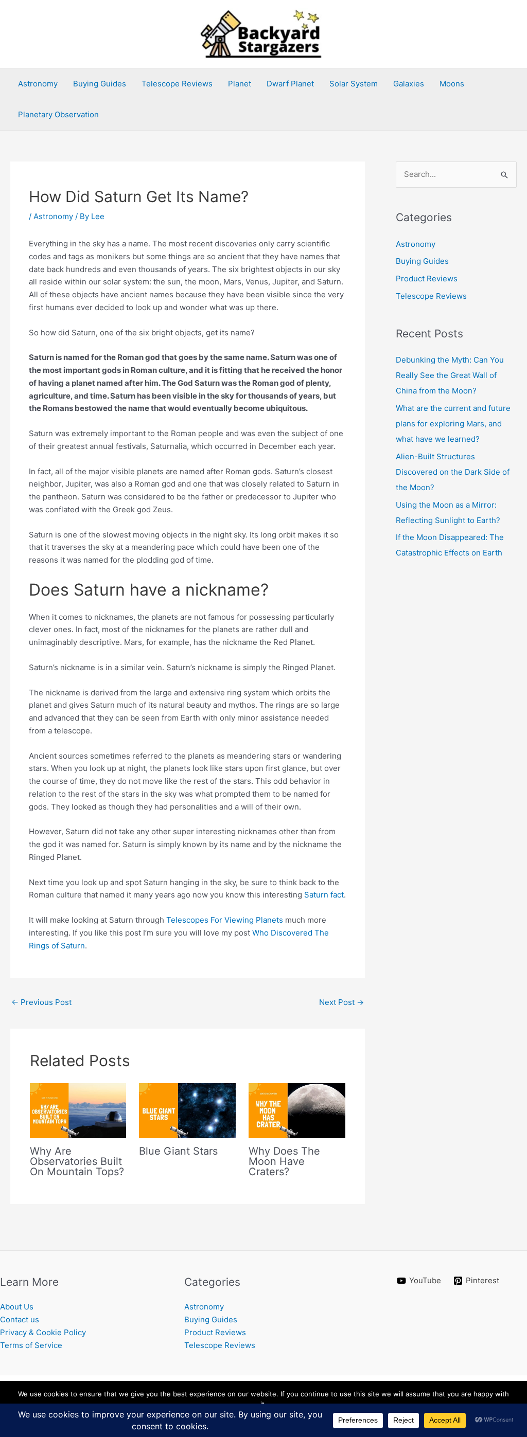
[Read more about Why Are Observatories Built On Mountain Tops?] (78, 1110)
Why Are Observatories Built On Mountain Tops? (77, 1161)
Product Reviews (427, 278)
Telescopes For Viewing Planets (224, 920)
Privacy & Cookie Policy (43, 1332)
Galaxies (408, 83)
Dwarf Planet (290, 83)
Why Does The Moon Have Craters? (284, 1161)
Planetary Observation (58, 114)
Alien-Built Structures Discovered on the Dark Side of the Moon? (453, 472)
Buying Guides (99, 83)
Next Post (341, 1002)
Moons (452, 83)
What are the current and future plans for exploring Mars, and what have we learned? (453, 423)
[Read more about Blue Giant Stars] (187, 1110)
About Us (16, 1307)
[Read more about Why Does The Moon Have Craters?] (297, 1110)
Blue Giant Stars (178, 1151)
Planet (239, 83)
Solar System (353, 83)
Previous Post (41, 1002)
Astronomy (38, 83)
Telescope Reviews (177, 83)
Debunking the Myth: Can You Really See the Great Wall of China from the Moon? (450, 375)
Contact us (19, 1319)
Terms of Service (31, 1345)
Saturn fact (324, 895)
